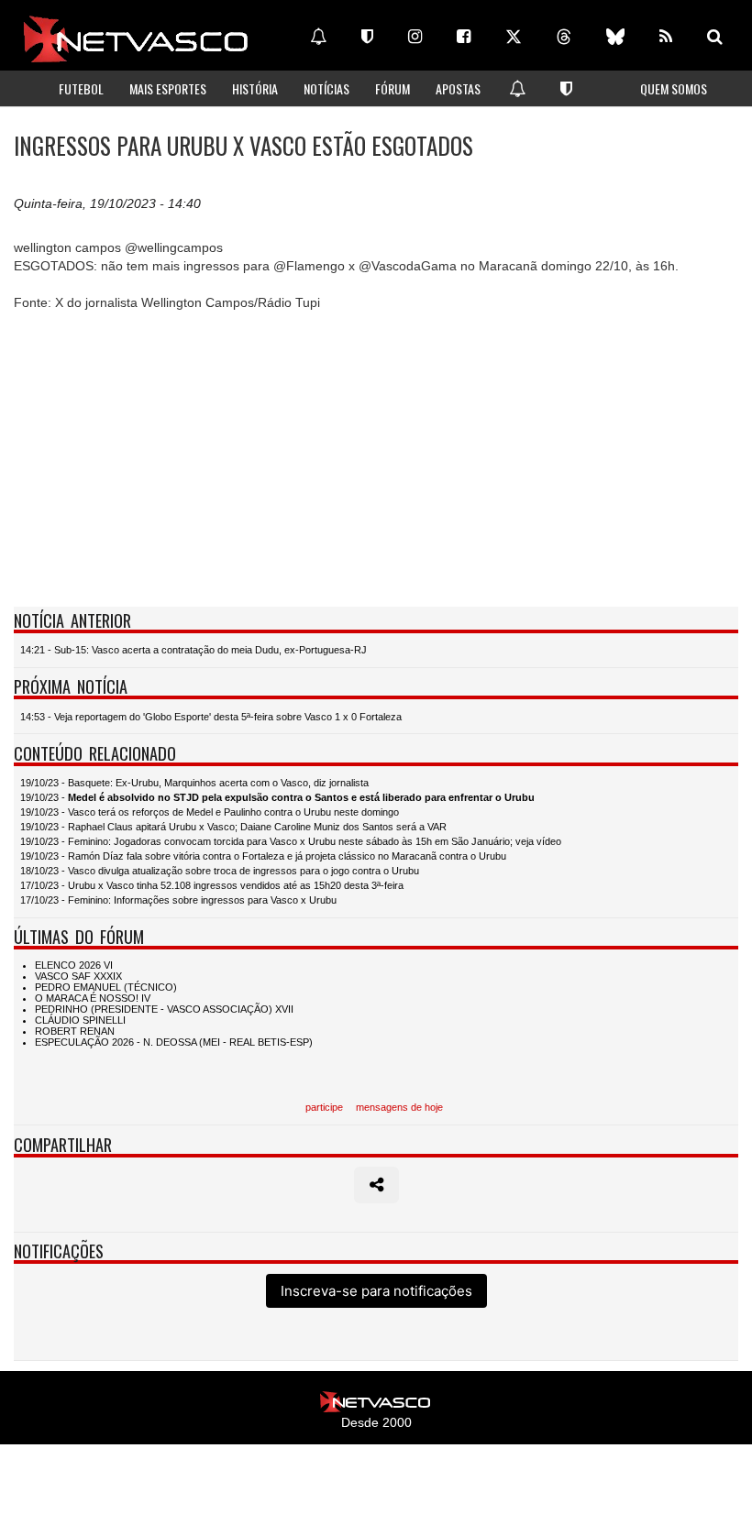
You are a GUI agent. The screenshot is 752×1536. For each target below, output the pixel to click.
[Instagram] (415, 36)
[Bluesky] (615, 36)
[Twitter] (513, 36)
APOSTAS (458, 88)
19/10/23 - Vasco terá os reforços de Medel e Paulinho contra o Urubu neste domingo (209, 811)
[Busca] (714, 36)
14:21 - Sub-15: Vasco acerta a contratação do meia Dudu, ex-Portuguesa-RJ (193, 649)
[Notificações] (318, 36)
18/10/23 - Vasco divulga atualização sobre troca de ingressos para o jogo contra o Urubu (219, 870)
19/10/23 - (277, 797)
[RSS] (666, 36)
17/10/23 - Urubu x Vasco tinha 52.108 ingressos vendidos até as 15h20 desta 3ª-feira (212, 885)
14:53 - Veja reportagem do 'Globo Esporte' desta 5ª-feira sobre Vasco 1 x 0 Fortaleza (211, 716)
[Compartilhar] (376, 1185)
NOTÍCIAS (326, 88)
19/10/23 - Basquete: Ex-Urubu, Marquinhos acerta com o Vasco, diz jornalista (194, 782)
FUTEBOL (81, 88)
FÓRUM (392, 88)
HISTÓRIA (255, 88)
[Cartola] (367, 36)
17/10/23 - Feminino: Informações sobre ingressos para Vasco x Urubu (178, 899)
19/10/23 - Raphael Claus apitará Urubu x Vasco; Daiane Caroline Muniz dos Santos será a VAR (233, 826)
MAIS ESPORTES (167, 88)
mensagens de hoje (399, 1107)
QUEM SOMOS (673, 88)
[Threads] (564, 36)
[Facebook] (463, 36)
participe (324, 1107)
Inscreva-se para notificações (376, 1291)
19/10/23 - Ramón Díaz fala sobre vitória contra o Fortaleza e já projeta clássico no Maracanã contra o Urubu (263, 855)
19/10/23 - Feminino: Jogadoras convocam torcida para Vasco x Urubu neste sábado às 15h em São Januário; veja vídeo (290, 841)
